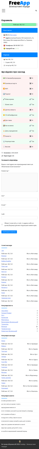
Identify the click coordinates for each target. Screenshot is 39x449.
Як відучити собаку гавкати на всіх (11, 417)
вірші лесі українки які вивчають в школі (13, 424)
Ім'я (3, 196)
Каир (3, 293)
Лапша (3, 356)
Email (3, 205)
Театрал (4, 351)
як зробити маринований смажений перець (14, 431)
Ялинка (3, 256)
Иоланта (4, 287)
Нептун (3, 272)
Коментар (5, 171)
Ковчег (3, 282)
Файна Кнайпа (6, 261)
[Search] (36, 10)
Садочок (4, 367)
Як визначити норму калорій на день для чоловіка (16, 421)
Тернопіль (4, 324)
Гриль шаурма (6, 378)
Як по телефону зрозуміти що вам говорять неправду (17, 411)
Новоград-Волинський (9, 331)
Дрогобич (4, 311)
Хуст (2, 315)
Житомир (13, 35)
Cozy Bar (4, 362)
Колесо (3, 277)
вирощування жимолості (8, 407)
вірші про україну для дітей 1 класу (11, 428)
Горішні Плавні (6, 313)
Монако (4, 372)
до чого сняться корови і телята (10, 404)
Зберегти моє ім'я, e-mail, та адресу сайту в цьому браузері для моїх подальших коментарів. (20, 224)
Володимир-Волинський (9, 322)
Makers (3, 346)
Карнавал (4, 388)
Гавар (3, 383)
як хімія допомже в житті (8, 401)
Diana (3, 341)
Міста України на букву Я (8, 414)
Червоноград (6, 329)
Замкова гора (6, 298)
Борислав (4, 317)
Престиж (4, 266)
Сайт (3, 214)
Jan (2, 250)
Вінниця (4, 326)
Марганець (5, 320)
